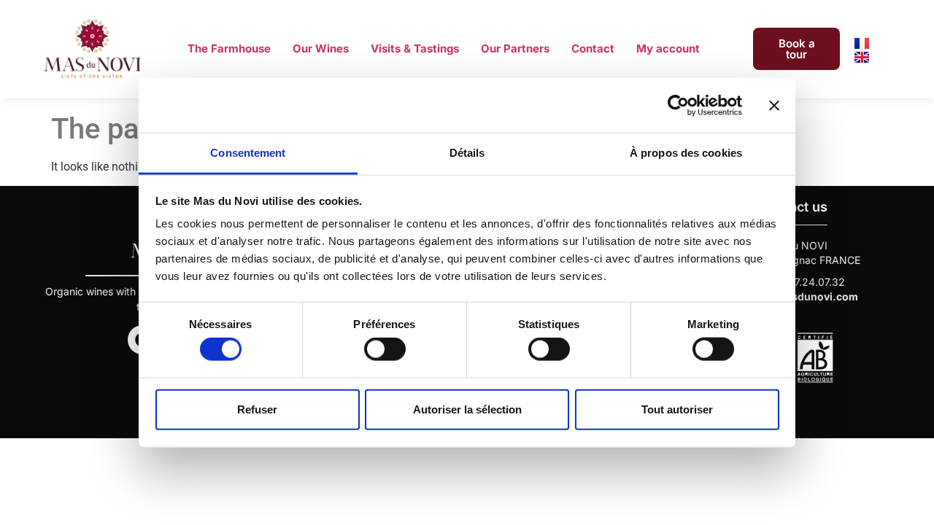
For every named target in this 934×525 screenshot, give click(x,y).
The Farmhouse (229, 48)
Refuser (257, 408)
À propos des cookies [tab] (686, 153)
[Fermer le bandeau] (774, 105)
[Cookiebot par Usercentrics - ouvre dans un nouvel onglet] (678, 105)
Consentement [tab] (247, 153)
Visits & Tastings (415, 48)
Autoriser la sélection (467, 408)
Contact (592, 48)
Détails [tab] (467, 153)
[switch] (385, 349)
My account (668, 48)
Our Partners (515, 48)
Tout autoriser (677, 408)
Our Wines (321, 48)
